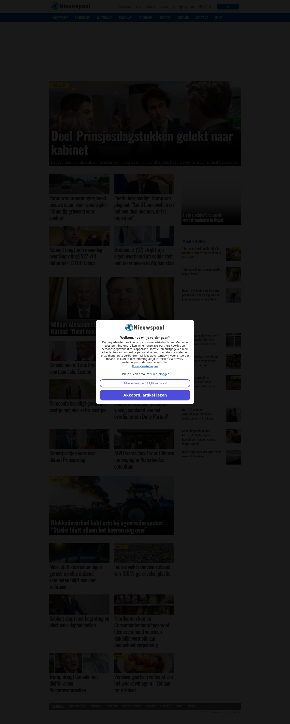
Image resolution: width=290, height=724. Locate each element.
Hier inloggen (160, 374)
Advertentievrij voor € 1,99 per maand (145, 383)
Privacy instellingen (145, 366)
